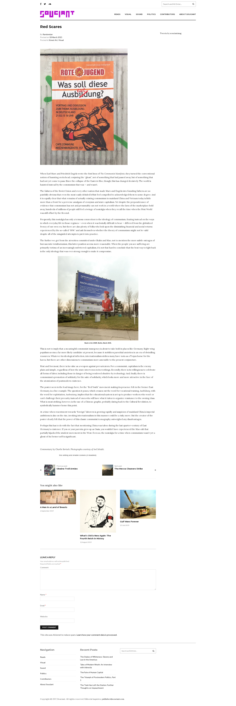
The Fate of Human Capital (91, 672)
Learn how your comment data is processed (96, 634)
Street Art (53, 40)
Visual (128, 14)
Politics (151, 14)
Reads (117, 14)
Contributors (167, 14)
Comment (44, 567)
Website (44, 616)
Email (43, 605)
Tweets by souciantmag (171, 33)
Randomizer (48, 34)
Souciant (57, 14)
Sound (139, 14)
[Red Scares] (98, 298)
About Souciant (187, 14)
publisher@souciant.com (113, 699)
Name (43, 594)
